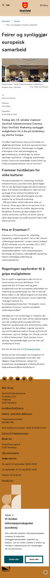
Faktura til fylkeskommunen (15, 433)
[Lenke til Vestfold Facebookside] (4, 379)
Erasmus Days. (32, 349)
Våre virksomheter (10, 453)
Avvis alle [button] (34, 559)
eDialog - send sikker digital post (17, 413)
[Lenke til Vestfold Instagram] (11, 379)
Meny (45, 5)
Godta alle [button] (14, 559)
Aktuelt (17, 21)
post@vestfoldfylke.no (13, 408)
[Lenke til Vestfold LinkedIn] (24, 379)
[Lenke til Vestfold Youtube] (17, 379)
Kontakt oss (7, 480)
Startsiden (6, 21)
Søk (6, 5)
